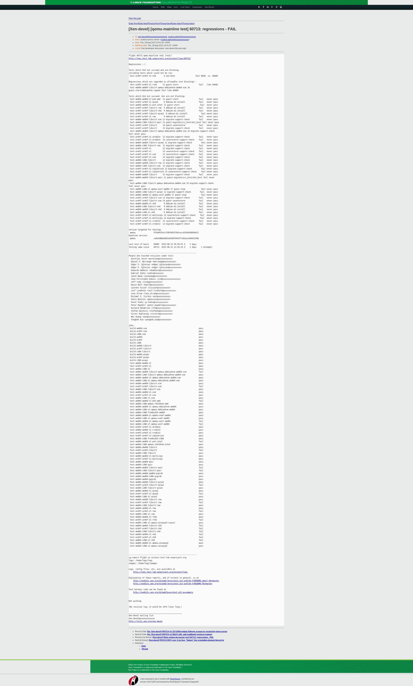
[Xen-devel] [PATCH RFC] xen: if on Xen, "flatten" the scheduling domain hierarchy (186, 640)
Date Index (176, 23)
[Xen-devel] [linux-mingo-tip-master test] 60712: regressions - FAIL (183, 637)
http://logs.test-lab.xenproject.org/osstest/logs (160, 572)
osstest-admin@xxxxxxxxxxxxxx (182, 37)
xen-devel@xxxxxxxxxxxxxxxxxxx (152, 37)
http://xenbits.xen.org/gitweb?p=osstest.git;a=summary (163, 592)
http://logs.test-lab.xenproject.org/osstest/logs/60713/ (160, 58)
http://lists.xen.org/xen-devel (146, 621)
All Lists (137, 18)
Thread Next (165, 23)
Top (130, 18)
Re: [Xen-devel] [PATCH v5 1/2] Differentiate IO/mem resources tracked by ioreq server (187, 631)
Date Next (143, 23)
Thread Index (188, 23)
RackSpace (175, 679)
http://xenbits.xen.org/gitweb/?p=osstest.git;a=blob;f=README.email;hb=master (176, 581)
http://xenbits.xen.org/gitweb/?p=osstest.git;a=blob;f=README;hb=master (172, 584)
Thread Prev (153, 23)
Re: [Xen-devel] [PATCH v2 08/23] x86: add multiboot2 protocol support (179, 634)
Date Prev (133, 23)
